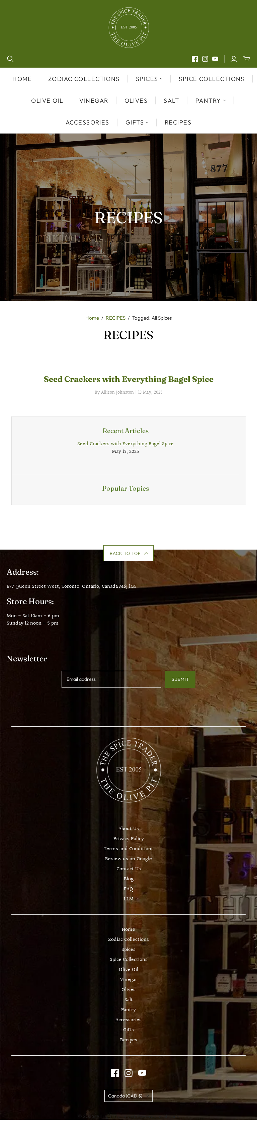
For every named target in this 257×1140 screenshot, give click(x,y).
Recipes (178, 122)
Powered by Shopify (158, 1116)
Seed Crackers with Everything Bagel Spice (128, 379)
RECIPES (115, 318)
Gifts (128, 1030)
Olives (136, 100)
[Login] (233, 59)
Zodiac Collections (84, 79)
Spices (128, 950)
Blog (129, 879)
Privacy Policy (128, 839)
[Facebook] (194, 59)
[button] (128, 553)
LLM (129, 899)
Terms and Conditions (129, 849)
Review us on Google (128, 859)
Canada (125, 1096)
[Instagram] (205, 59)
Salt (171, 100)
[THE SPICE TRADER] (129, 28)
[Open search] (10, 59)
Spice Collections (211, 79)
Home (22, 79)
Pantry (128, 1010)
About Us (128, 829)
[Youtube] (215, 59)
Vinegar (93, 100)
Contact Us (128, 869)
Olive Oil (47, 100)
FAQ (128, 889)
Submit (180, 679)
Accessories (87, 122)
